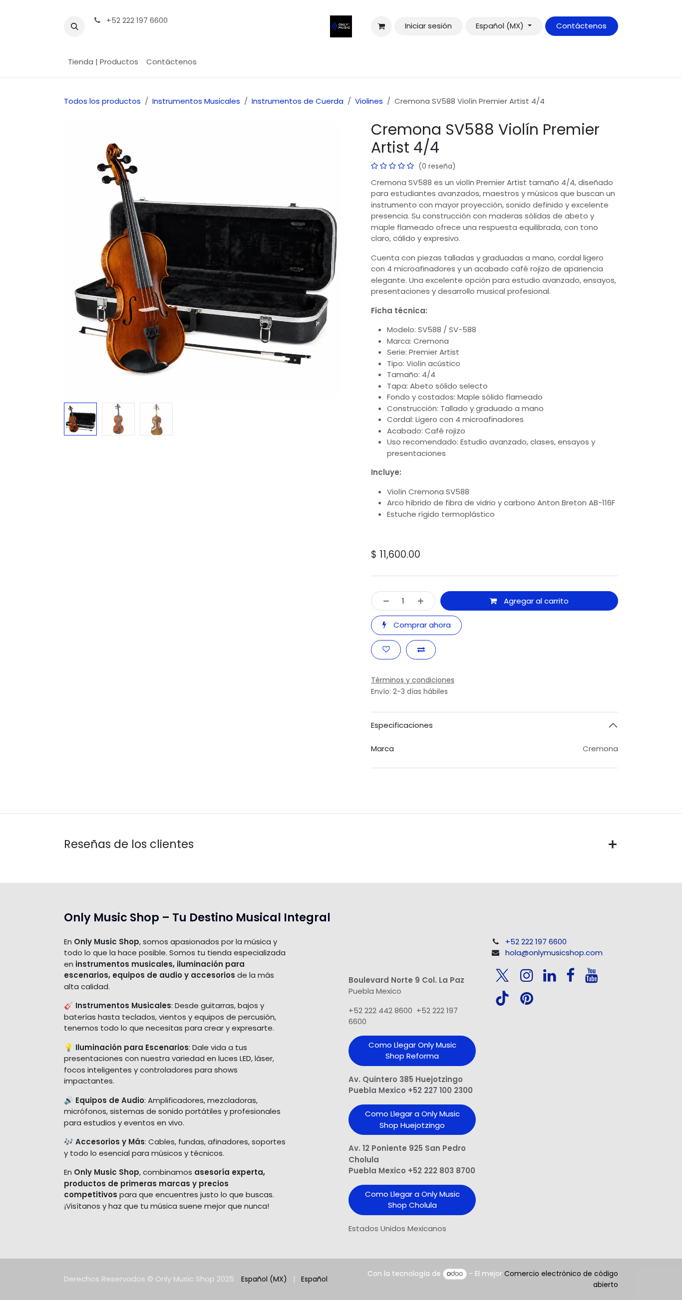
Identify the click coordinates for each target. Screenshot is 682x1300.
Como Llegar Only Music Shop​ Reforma (412, 1051)
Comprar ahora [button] (421, 625)
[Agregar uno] (423, 601)
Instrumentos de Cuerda (297, 101)
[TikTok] (502, 998)
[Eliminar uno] (383, 601)
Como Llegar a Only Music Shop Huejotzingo (412, 1119)
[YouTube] (592, 975)
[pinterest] (527, 998)
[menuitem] (103, 62)
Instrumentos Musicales (196, 101)
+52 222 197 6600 (136, 20)
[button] (74, 26)
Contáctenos (581, 25)
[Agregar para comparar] (421, 649)
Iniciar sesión (428, 25)
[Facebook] (570, 975)
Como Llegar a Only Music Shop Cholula (412, 1200)
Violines (369, 101)
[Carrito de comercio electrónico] (381, 26)
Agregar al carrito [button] (535, 601)
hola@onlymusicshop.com (554, 952)
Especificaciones (402, 725)
